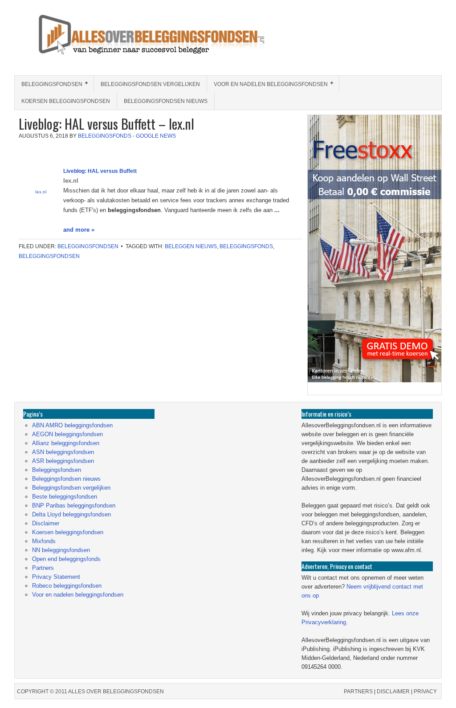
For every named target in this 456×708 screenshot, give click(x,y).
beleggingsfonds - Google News (127, 136)
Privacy (425, 691)
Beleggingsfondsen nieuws (166, 101)
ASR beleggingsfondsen (63, 461)
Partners (43, 568)
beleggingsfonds (246, 246)
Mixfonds (44, 541)
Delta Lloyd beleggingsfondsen (71, 514)
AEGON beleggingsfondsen (67, 434)
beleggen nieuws (191, 246)
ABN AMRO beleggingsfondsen (72, 425)
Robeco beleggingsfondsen (67, 585)
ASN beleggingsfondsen (63, 452)
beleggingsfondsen (49, 256)
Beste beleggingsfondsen (64, 496)
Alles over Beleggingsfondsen (78, 43)
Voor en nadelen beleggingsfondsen (267, 84)
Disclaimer (45, 523)
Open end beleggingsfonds (66, 559)
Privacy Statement (56, 576)
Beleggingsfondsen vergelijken (150, 84)
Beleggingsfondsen (48, 84)
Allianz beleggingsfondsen (65, 443)
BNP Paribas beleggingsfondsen (73, 505)
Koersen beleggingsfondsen (65, 101)
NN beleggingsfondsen (61, 550)
